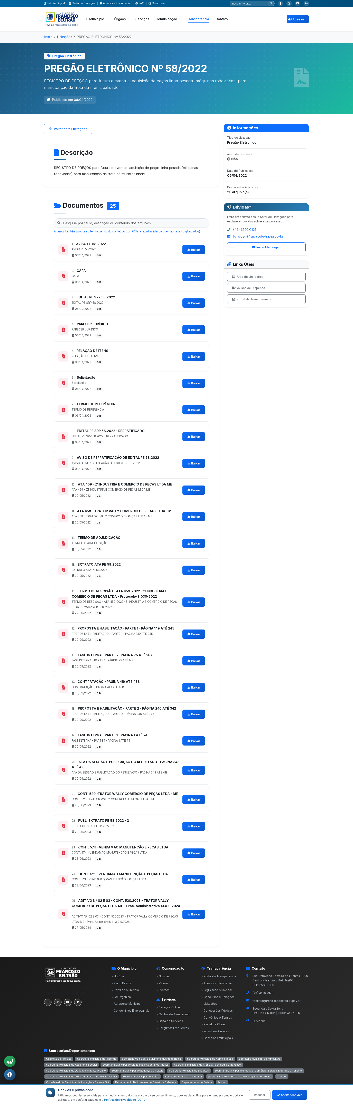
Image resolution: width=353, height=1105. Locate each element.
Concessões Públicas (218, 1010)
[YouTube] (297, 3)
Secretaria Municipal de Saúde (141, 1076)
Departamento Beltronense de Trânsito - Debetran (145, 1082)
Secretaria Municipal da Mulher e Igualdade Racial (151, 1058)
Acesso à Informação (117, 3)
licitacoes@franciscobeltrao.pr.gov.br (258, 236)
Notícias (164, 976)
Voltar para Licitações (70, 129)
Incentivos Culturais (217, 1031)
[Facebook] (280, 3)
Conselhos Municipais (218, 1038)
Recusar (259, 1095)
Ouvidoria (158, 3)
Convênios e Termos (218, 1017)
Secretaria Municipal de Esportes (189, 1070)
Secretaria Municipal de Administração (210, 1058)
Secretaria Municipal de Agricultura (259, 1058)
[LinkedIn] (306, 3)
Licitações (64, 37)
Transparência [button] (198, 19)
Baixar (195, 249)
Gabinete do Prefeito (58, 1058)
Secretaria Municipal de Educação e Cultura (137, 1070)
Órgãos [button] (120, 19)
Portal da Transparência (254, 299)
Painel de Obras (214, 1024)
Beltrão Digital (56, 3)
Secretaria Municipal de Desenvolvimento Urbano (76, 1070)
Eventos (164, 990)
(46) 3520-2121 (244, 230)
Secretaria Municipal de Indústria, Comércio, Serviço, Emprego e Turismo (258, 1070)
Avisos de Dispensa (251, 288)
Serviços (142, 19)
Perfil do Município (126, 990)
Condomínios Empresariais (131, 1010)
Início (48, 37)
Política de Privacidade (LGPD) (125, 1099)
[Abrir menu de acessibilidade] (10, 1074)
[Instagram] (289, 3)
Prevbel (281, 1076)
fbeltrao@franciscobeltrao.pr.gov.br (276, 1000)
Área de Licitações (250, 276)
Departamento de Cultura (197, 1082)
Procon (222, 1082)
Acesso (298, 19)
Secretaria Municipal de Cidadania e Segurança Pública (136, 1064)
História (119, 976)
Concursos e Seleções (219, 997)
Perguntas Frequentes (174, 1028)
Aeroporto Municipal (127, 1003)
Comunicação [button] (167, 19)
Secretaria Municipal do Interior (183, 1076)
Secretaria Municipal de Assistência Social (71, 1064)
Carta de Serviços (83, 3)
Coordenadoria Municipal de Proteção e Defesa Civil (77, 1082)
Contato (222, 19)
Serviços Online (169, 1007)
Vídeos (163, 983)
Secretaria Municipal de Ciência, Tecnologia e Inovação (207, 1064)
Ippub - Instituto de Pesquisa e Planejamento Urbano (239, 1076)
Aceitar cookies (291, 1095)
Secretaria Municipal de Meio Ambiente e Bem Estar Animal (81, 1076)
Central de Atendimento (175, 1014)
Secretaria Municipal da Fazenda (96, 1058)
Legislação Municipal (218, 990)
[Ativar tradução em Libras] (10, 1061)
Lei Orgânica (122, 997)
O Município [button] (95, 19)
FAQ (141, 3)
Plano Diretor (122, 983)
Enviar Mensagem (268, 247)
